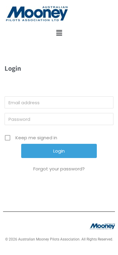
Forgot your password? (59, 169)
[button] (59, 33)
